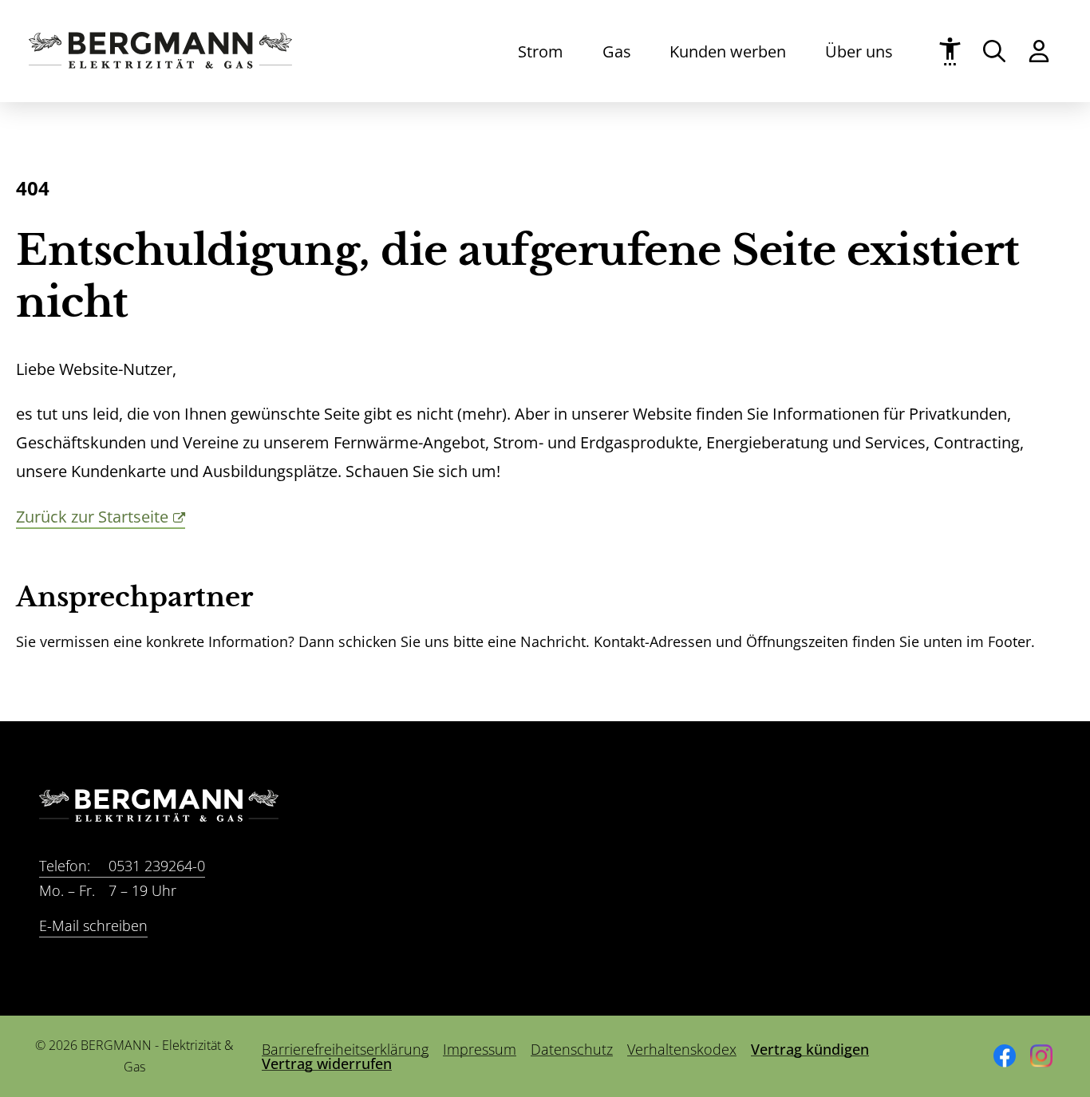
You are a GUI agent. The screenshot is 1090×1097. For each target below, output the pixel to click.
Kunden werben (727, 51)
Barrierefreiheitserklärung (345, 1049)
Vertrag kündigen (810, 1049)
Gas (616, 51)
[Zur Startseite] (160, 63)
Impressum (479, 1049)
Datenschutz (572, 1049)
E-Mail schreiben (93, 925)
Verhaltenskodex (682, 1049)
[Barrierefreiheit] (950, 51)
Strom (540, 51)
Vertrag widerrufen (327, 1063)
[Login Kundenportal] (1039, 51)
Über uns (859, 51)
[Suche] (994, 51)
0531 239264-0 (122, 865)
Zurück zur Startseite (92, 516)
